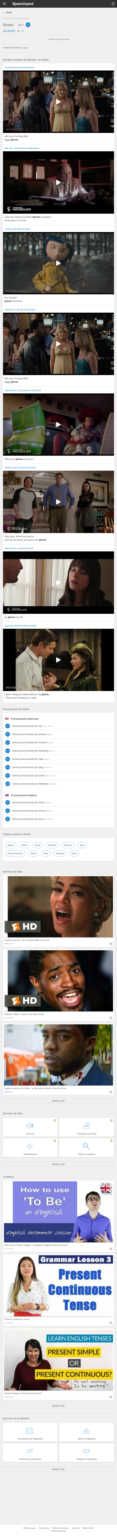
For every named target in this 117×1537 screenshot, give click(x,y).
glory (82, 845)
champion (46, 217)
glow (46, 853)
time (20, 301)
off (21, 617)
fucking (19, 136)
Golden (28, 217)
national (19, 217)
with (7, 136)
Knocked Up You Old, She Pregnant (19, 67)
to (28, 697)
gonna (30, 536)
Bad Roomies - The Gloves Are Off (19, 548)
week (25, 694)
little (26, 136)
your (12, 136)
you (24, 536)
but (6, 297)
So (6, 617)
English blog (44, 1528)
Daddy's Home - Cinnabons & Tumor (20, 467)
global (11, 845)
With (7, 459)
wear (14, 297)
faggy (7, 139)
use (37, 539)
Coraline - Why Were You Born (17, 229)
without (33, 694)
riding (15, 694)
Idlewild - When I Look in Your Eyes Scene (24, 1014)
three (7, 220)
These (9, 697)
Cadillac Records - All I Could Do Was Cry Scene (27, 940)
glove (25, 47)
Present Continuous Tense (17, 1319)
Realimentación (88, 1528)
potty (20, 539)
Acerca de (75, 1528)
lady (34, 697)
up (10, 539)
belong (23, 697)
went (8, 694)
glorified (52, 845)
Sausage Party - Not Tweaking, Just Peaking (23, 390)
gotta (31, 539)
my (39, 694)
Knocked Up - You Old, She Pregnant (20, 309)
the (12, 217)
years (14, 220)
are (17, 617)
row (24, 220)
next (14, 301)
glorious (68, 845)
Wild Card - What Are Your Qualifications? (22, 148)
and (25, 459)
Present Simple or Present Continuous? (23, 1393)
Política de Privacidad (60, 1528)
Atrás (9, 12)
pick (7, 539)
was (8, 217)
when (19, 536)
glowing (60, 853)
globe (24, 845)
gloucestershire (15, 853)
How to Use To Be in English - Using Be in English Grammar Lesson (36, 1245)
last (20, 694)
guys (12, 536)
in (18, 220)
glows (74, 853)
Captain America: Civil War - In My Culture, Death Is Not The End (35, 1088)
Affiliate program (29, 1528)
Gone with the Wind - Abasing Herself (20, 625)
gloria (38, 845)
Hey (7, 536)
